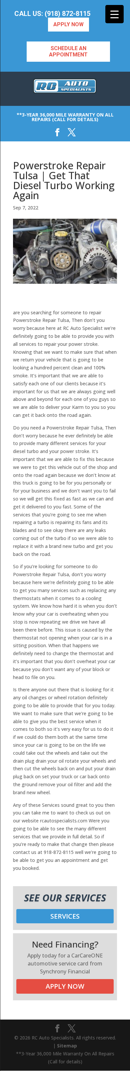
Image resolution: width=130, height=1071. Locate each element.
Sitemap (67, 1045)
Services (65, 916)
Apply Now (68, 24)
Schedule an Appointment (68, 51)
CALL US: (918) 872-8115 (52, 14)
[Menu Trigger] (114, 14)
